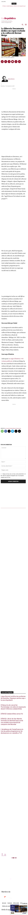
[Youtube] (15, 857)
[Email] (19, 61)
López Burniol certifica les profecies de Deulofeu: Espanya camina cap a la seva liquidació (13, 698)
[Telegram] (12, 61)
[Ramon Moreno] (4, 79)
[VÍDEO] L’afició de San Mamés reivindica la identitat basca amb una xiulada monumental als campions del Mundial (12, 722)
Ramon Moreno (11, 79)
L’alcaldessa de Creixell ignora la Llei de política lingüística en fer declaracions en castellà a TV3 (12, 731)
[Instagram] (12, 857)
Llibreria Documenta (17, 428)
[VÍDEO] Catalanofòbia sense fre (12, 714)
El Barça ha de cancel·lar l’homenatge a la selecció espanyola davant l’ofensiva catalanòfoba (13, 707)
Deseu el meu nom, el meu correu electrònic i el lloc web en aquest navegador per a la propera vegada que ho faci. (13, 475)
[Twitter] (9, 61)
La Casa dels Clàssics (9, 428)
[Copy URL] (15, 61)
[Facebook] (5, 61)
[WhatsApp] (2, 61)
